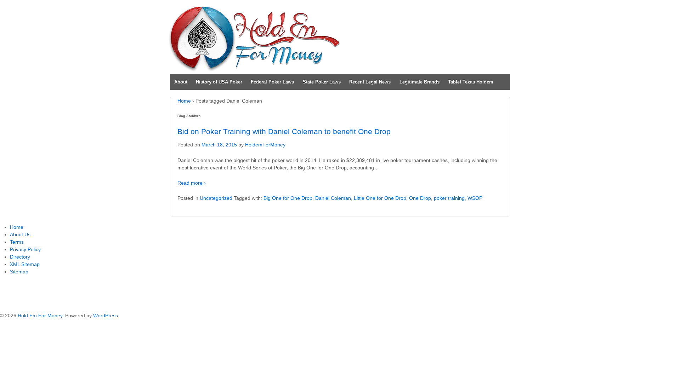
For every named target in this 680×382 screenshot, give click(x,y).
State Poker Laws (322, 82)
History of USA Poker (219, 82)
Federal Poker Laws (272, 82)
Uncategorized (216, 198)
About (180, 82)
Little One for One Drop (380, 198)
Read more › (191, 183)
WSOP (475, 198)
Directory (20, 257)
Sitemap (19, 271)
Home (184, 101)
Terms (17, 242)
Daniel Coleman (333, 198)
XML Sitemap (25, 264)
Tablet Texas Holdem (470, 82)
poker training (449, 198)
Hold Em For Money (39, 315)
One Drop (420, 198)
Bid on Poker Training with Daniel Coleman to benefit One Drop (284, 131)
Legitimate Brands (420, 82)
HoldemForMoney (265, 144)
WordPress (105, 315)
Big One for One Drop (288, 198)
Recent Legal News (370, 82)
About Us (20, 234)
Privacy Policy (25, 249)
